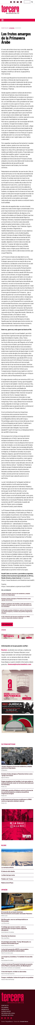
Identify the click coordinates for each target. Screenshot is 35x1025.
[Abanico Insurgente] (17, 727)
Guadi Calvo (4, 28)
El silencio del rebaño (8, 871)
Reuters (4, 650)
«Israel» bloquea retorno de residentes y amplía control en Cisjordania (15, 594)
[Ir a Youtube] (18, 2)
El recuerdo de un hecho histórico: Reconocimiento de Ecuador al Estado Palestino (16, 912)
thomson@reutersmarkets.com (19, 664)
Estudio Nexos (24, 1021)
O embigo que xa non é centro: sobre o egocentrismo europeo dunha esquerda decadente (14, 928)
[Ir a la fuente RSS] (21, 2)
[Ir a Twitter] (14, 2)
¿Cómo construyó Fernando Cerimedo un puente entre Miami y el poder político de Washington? (16, 964)
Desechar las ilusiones (8, 936)
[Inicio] (10, 9)
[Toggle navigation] (2, 20)
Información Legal (8, 1013)
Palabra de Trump (7, 879)
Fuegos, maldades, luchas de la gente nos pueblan (17, 977)
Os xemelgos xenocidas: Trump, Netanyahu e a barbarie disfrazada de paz (16, 942)
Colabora (4, 1007)
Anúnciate (5, 1009)
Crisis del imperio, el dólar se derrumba (13, 971)
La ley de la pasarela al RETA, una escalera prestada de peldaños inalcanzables (14, 950)
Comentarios (6, 1011)
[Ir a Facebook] (11, 2)
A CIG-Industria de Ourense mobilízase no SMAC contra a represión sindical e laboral (15, 617)
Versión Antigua (7, 1015)
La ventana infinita (7, 867)
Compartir (8, 624)
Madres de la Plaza (7, 883)
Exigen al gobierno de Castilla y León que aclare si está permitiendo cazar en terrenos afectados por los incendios (16, 605)
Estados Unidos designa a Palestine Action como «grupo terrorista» (16, 599)
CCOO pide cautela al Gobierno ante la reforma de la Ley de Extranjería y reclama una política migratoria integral (16, 611)
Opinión (11, 28)
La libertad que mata (8, 875)
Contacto (5, 1005)
